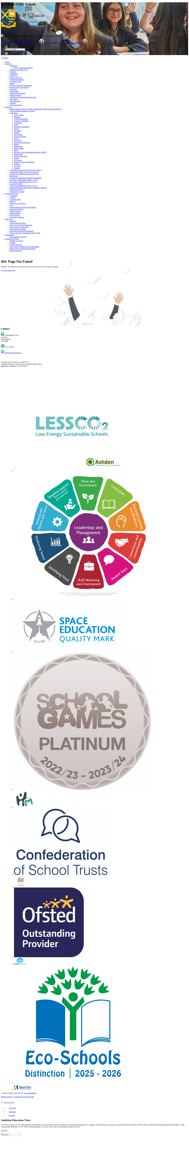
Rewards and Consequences (19, 87)
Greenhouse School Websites (24, 1097)
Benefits (12, 243)
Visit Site (4, 1130)
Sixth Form (9, 219)
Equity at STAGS (16, 78)
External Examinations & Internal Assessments (26, 178)
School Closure (15, 211)
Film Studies (18, 135)
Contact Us (13, 76)
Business (17, 117)
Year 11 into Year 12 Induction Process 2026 (25, 233)
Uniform (13, 103)
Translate (21, 51)
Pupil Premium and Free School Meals (23, 207)
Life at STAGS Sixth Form (19, 227)
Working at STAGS (12, 239)
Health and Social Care (22, 142)
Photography (18, 154)
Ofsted (12, 83)
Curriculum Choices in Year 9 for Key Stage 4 (25, 170)
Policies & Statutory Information (21, 85)
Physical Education (20, 156)
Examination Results (17, 80)
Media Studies (19, 148)
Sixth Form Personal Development (21, 231)
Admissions (14, 66)
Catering (13, 197)
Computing (18, 123)
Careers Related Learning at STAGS (22, 111)
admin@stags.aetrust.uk (12, 353)
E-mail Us (58, 36)
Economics (18, 131)
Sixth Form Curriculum (18, 229)
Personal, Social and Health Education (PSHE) (30, 152)
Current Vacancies (16, 245)
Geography (18, 140)
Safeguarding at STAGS (18, 237)
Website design (6, 1097)
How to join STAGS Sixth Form (21, 225)
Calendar (13, 72)
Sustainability (14, 91)
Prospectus (13, 89)
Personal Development (17, 93)
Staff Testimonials (16, 251)
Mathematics (18, 146)
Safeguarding (9, 235)
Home (7, 62)
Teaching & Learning (17, 192)
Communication (15, 199)
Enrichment (14, 176)
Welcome (13, 221)
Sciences (17, 164)
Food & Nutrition (20, 137)
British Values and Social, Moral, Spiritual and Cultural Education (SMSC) (35, 109)
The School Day (15, 101)
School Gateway (15, 213)
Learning (8, 107)
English (16, 133)
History (16, 144)
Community (14, 74)
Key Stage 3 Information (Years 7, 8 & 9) (24, 180)
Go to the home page (8, 270)
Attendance (14, 196)
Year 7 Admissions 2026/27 (23, 68)
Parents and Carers (11, 194)
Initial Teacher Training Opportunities (23, 249)
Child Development (21, 119)
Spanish (16, 168)
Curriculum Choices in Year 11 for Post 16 (24, 172)
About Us (8, 64)
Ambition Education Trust (19, 70)
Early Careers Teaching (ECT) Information (24, 247)
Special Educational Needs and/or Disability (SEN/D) (28, 188)
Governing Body (15, 81)
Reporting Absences (17, 209)
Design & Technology (21, 127)
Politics (16, 158)
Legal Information (30, 1093)
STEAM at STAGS (16, 190)
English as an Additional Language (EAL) (24, 174)
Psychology (18, 160)
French (16, 139)
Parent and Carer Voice (18, 203)
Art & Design (18, 115)
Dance (16, 125)
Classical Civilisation (21, 121)
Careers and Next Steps (18, 223)
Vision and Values (16, 105)
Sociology (17, 166)
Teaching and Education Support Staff (23, 97)
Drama (16, 129)
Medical (12, 201)
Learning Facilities (16, 184)
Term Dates (14, 99)
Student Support (15, 95)
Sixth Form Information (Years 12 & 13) (23, 186)
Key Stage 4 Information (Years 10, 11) (23, 182)
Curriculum (14, 113)
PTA (11, 205)
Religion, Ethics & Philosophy (24, 162)
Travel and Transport (17, 217)
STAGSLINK (14, 215)
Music (16, 150)
